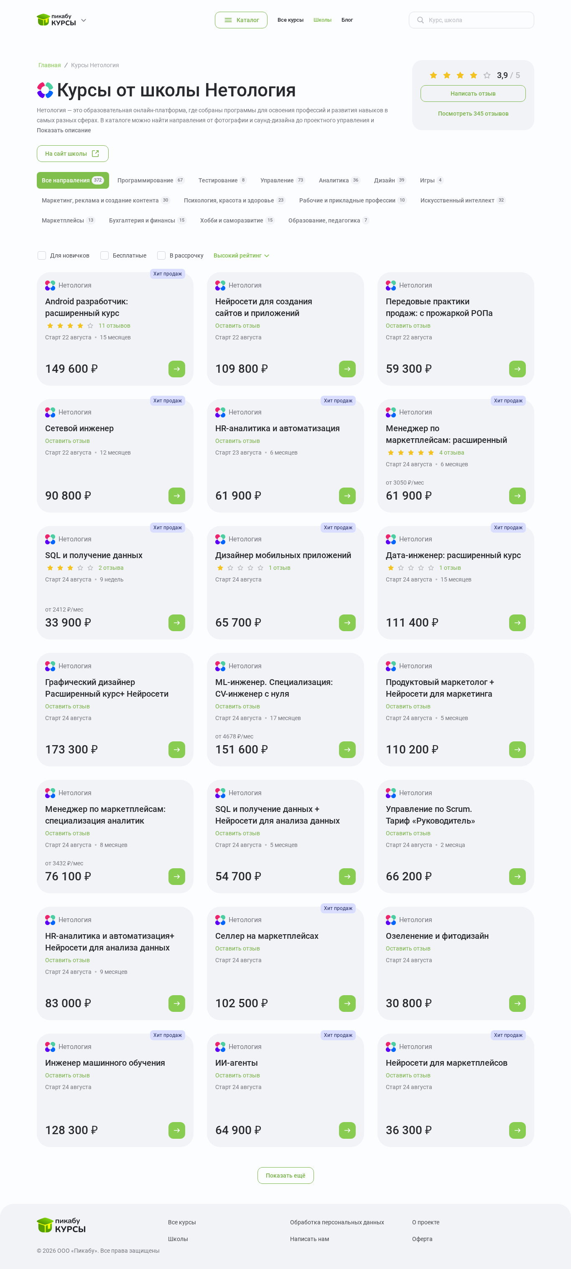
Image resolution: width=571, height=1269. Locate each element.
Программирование (150, 180)
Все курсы (290, 20)
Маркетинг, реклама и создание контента (105, 200)
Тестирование (222, 180)
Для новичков (69, 255)
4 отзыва (451, 452)
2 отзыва (111, 567)
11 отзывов (114, 325)
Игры (430, 180)
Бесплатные (129, 255)
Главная (49, 65)
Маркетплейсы (67, 220)
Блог (347, 20)
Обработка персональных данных (337, 1222)
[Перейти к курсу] (176, 369)
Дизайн (389, 180)
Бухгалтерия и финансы (146, 220)
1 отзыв (280, 567)
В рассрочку (187, 255)
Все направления (72, 180)
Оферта (422, 1239)
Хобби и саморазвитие (236, 220)
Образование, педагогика (327, 220)
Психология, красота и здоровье (233, 200)
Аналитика (338, 180)
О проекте (425, 1222)
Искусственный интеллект (462, 200)
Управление (281, 180)
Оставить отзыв (237, 325)
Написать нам (309, 1239)
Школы (322, 20)
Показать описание (64, 130)
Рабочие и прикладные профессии (352, 200)
